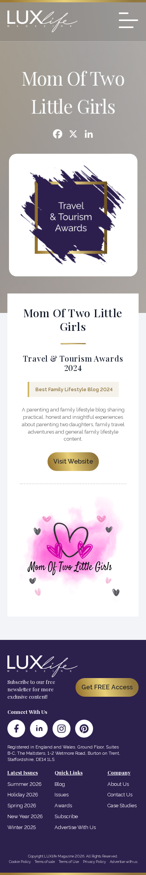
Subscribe (66, 816)
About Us (118, 784)
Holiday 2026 (22, 795)
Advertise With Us (75, 827)
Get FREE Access (107, 687)
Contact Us (119, 795)
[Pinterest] (84, 729)
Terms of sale (45, 861)
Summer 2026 (24, 784)
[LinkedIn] (39, 729)
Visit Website (73, 461)
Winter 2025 (21, 827)
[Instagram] (61, 729)
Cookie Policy (20, 861)
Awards (63, 805)
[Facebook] (57, 135)
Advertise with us (123, 861)
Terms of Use (69, 861)
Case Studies (122, 805)
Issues (62, 795)
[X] (73, 135)
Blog (60, 784)
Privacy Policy (94, 861)
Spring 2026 (21, 805)
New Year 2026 (25, 816)
